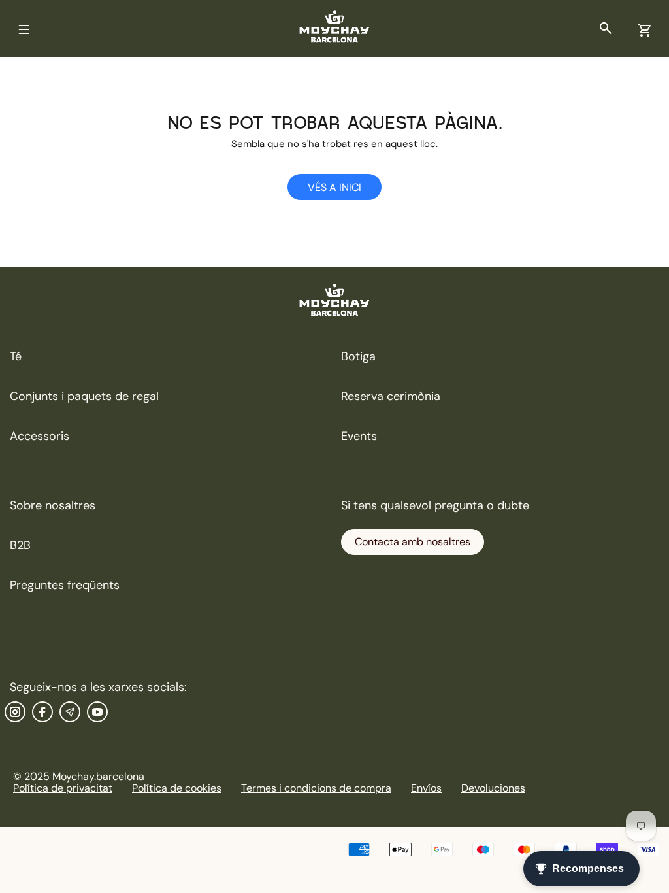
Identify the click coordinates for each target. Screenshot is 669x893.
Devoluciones (493, 788)
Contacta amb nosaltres (412, 541)
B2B (20, 545)
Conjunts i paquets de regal (84, 396)
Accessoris (39, 436)
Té (16, 356)
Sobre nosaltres (52, 505)
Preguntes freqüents (65, 585)
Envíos (426, 788)
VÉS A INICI (334, 187)
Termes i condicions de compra (316, 788)
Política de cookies (176, 788)
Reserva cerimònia (390, 396)
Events (359, 436)
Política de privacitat (62, 788)
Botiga (358, 356)
